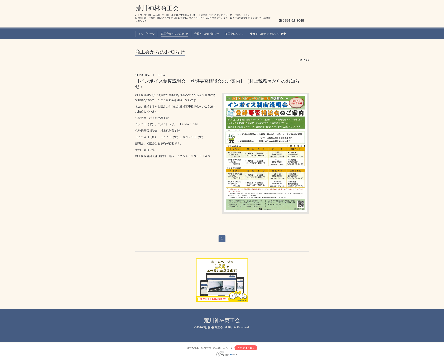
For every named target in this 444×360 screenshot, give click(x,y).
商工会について (234, 33)
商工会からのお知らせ (174, 33)
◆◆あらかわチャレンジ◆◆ (268, 33)
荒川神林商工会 (157, 8)
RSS (305, 60)
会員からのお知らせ (206, 33)
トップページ (146, 33)
